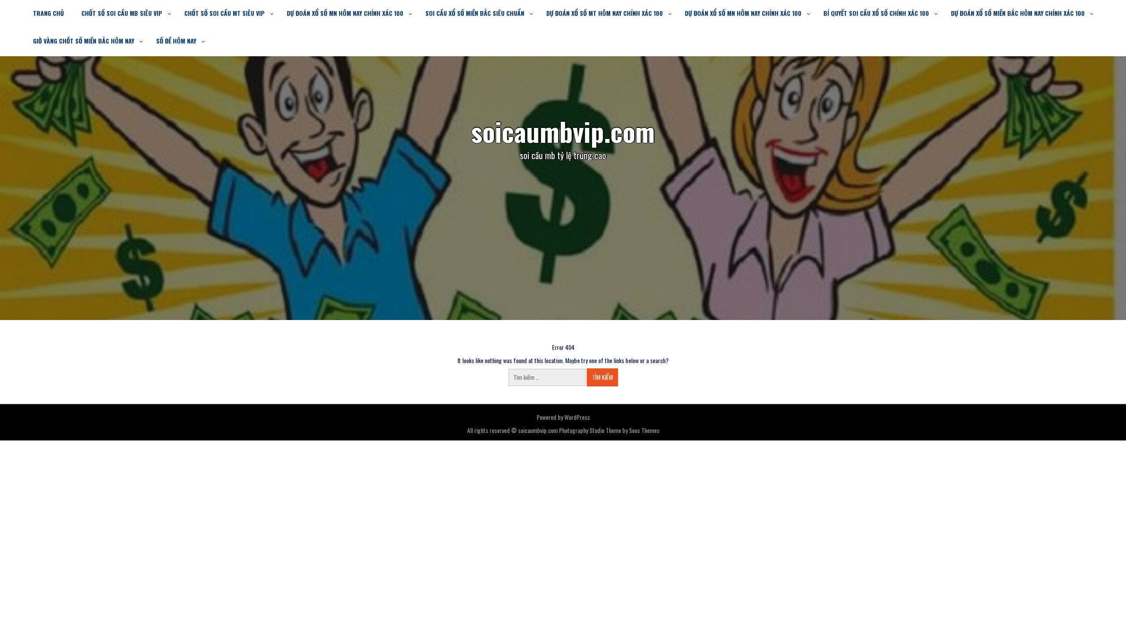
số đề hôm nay (176, 40)
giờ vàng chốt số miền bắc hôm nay (83, 40)
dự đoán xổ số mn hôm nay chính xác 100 (345, 13)
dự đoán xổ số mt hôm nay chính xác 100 (604, 13)
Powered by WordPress (563, 417)
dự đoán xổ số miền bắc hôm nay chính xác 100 (1018, 13)
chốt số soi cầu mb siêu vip (121, 13)
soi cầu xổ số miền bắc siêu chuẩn (474, 13)
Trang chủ (48, 13)
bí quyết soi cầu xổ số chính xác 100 (876, 13)
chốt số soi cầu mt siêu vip (224, 13)
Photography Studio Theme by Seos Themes (609, 430)
